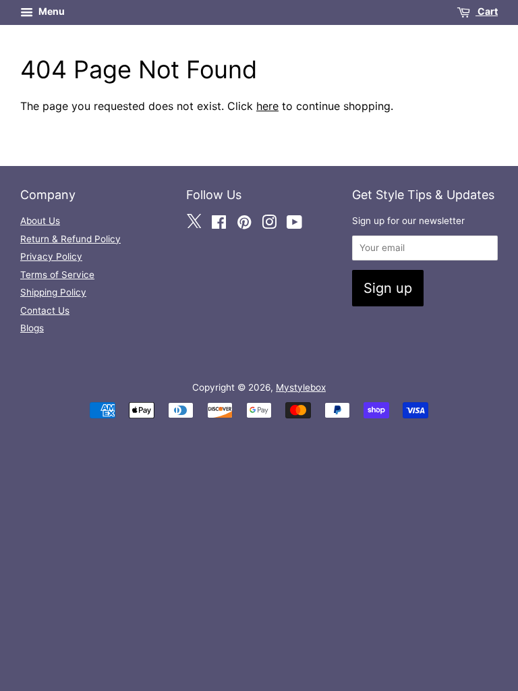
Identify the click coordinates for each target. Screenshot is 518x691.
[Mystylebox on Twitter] (193, 222)
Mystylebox (301, 387)
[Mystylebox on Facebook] (219, 223)
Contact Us (44, 310)
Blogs (32, 328)
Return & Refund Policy (70, 238)
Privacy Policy (51, 256)
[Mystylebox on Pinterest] (244, 223)
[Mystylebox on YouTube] (294, 223)
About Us (40, 220)
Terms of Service (57, 274)
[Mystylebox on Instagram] (269, 223)
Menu (50, 11)
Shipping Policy (53, 292)
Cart (487, 11)
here (267, 106)
